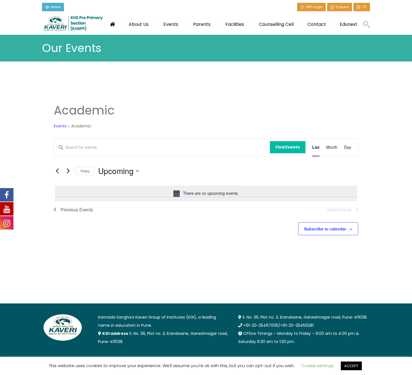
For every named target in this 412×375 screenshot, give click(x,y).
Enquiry (342, 7)
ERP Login (314, 7)
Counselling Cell (276, 24)
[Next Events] (68, 171)
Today (84, 170)
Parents (201, 24)
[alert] (206, 193)
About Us (139, 24)
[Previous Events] (57, 171)
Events (170, 24)
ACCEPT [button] (351, 366)
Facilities (234, 24)
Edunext (348, 24)
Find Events (288, 147)
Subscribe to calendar (325, 229)
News (56, 7)
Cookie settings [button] (317, 366)
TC (364, 7)
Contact (316, 24)
